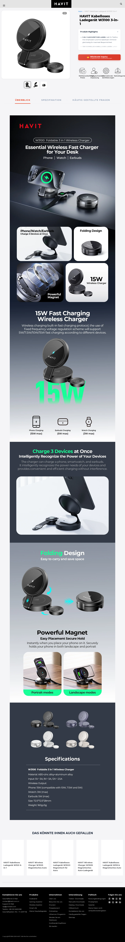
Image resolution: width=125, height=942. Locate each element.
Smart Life (33, 908)
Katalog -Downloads (76, 905)
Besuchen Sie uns (55, 902)
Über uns (52, 899)
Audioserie (33, 899)
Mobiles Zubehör (35, 905)
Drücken (52, 905)
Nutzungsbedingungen (97, 899)
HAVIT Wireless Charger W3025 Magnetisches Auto (37, 865)
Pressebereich (54, 908)
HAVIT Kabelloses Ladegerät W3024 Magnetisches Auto (112, 865)
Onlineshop (53, 911)
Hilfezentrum (74, 908)
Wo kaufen (53, 926)
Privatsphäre (93, 902)
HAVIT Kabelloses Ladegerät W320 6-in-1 (13, 865)
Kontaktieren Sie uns (76, 911)
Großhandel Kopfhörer (57, 923)
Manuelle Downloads (77, 902)
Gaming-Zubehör (35, 902)
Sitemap (72, 917)
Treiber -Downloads (76, 899)
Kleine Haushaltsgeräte (38, 911)
